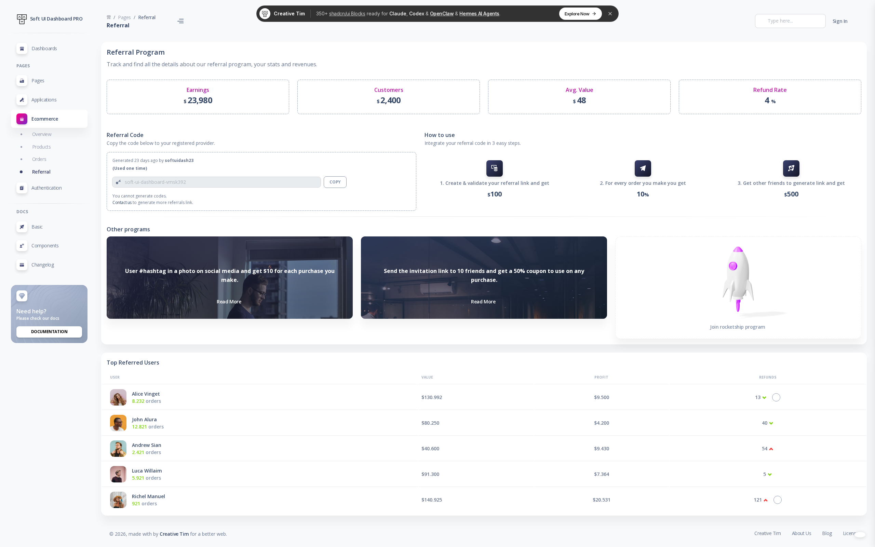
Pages (124, 17)
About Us (801, 533)
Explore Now (577, 13)
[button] (49, 119)
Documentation (49, 331)
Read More (229, 301)
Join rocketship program (737, 327)
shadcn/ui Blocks (347, 13)
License (851, 533)
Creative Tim (174, 534)
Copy (334, 182)
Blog (827, 533)
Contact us (122, 202)
